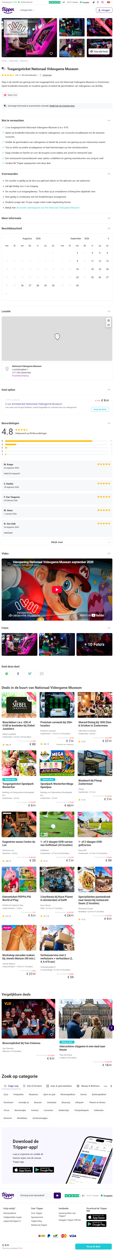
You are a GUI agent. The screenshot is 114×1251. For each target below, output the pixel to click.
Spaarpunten (37, 1217)
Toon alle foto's (100, 51)
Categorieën (26, 10)
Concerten (48, 1110)
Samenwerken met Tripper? (67, 1214)
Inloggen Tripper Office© (70, 1220)
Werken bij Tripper (39, 1225)
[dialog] (57, 267)
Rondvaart (8, 1102)
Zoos (6, 1094)
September (76, 238)
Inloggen (105, 10)
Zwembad (51, 1102)
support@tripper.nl (12, 1221)
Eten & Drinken (34, 1086)
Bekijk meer (57, 542)
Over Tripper (36, 1213)
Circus (6, 1110)
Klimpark (79, 1102)
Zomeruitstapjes (40, 1118)
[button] (51, 54)
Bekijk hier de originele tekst (62, 106)
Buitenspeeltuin (99, 1094)
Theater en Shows (97, 1102)
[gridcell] (7, 253)
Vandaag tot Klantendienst (17, 2)
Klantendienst (9, 1213)
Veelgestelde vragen (12, 1217)
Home (4, 61)
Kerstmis (8, 1118)
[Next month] (108, 238)
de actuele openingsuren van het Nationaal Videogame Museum (48, 207)
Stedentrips (63, 1110)
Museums (24, 61)
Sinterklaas (22, 1118)
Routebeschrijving (20, 375)
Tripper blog (36, 1221)
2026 (38, 238)
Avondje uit (24, 1102)
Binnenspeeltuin (68, 1094)
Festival (34, 1110)
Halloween (99, 1110)
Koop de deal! (93, 1246)
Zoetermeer (47, 75)
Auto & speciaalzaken (61, 1086)
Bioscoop (66, 1102)
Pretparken (18, 1094)
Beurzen (38, 1102)
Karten (83, 1094)
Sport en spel (49, 1094)
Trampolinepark (81, 1110)
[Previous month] (5, 238)
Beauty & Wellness (90, 1086)
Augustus (27, 238)
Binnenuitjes (20, 1110)
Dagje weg (13, 61)
